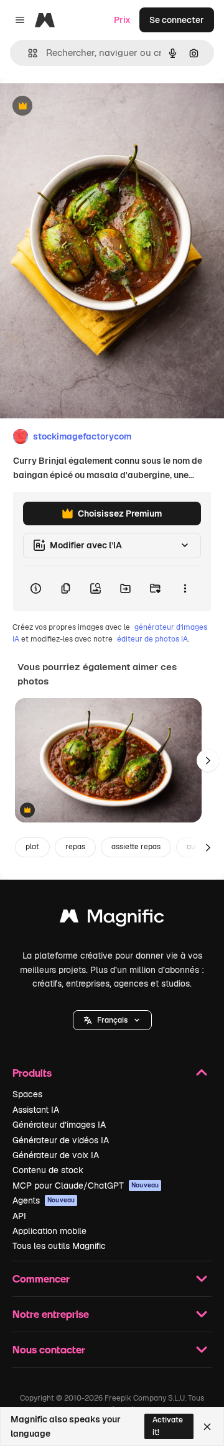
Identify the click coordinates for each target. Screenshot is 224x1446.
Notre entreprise (50, 1313)
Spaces (27, 1094)
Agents (43, 1200)
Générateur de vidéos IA (60, 1140)
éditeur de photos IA (152, 639)
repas (75, 847)
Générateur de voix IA (55, 1155)
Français (112, 1020)
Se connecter (176, 19)
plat (32, 847)
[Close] (207, 1426)
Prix (122, 19)
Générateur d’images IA (59, 1124)
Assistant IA (35, 1109)
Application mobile (49, 1230)
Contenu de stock (47, 1170)
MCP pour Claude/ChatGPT (85, 1185)
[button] (112, 1020)
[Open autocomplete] (28, 53)
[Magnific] (112, 919)
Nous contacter (48, 1349)
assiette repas (136, 847)
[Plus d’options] (184, 588)
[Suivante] (208, 760)
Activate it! (167, 1426)
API (19, 1216)
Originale (82, 107)
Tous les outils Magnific (59, 1245)
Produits (32, 1072)
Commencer (41, 1278)
